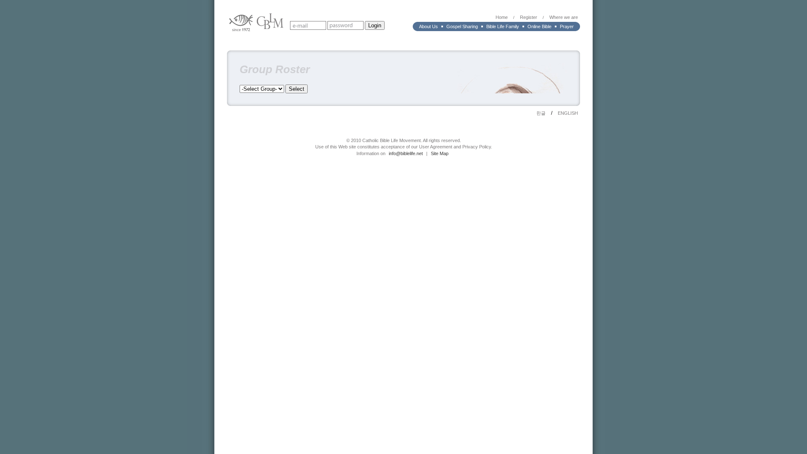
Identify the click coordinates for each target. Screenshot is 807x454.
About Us (428, 26)
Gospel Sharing (462, 26)
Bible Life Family (502, 26)
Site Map (439, 153)
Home (502, 17)
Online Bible (539, 26)
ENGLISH (568, 113)
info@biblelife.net (406, 153)
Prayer (567, 26)
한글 (541, 113)
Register (528, 17)
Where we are (563, 17)
